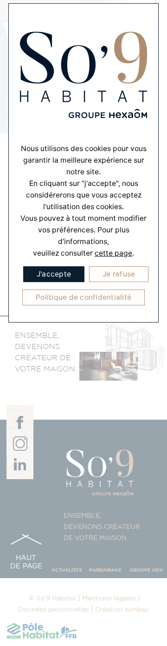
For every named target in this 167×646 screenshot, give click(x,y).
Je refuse (119, 274)
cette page (113, 253)
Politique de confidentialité (83, 297)
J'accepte (54, 274)
